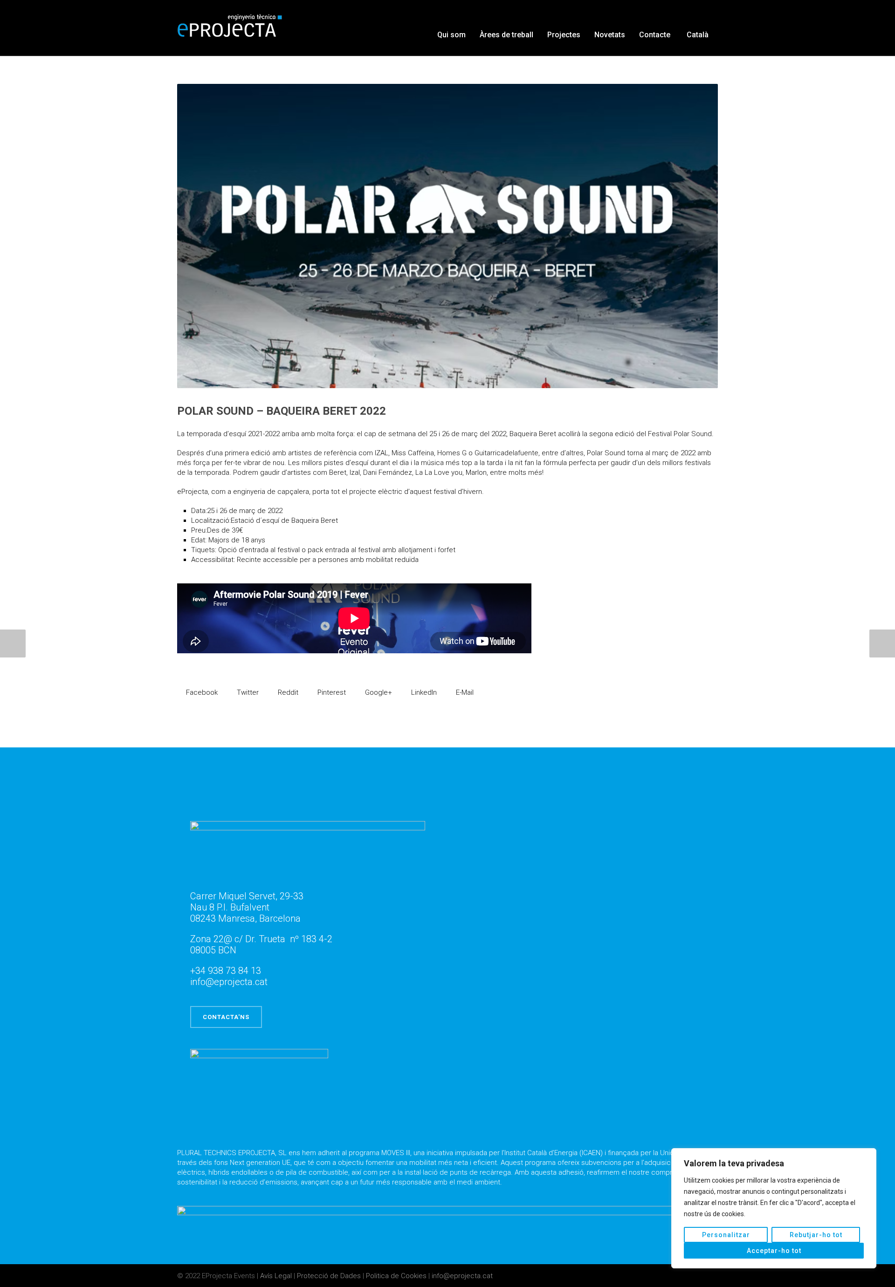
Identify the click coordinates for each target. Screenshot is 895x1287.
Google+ (377, 692)
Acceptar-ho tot (774, 1250)
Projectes (563, 34)
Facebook (201, 692)
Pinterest (331, 692)
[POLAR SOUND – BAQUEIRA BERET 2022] (447, 236)
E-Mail (464, 692)
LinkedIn (423, 692)
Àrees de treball (506, 34)
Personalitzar (726, 1235)
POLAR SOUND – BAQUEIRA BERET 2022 (281, 411)
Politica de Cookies (397, 1276)
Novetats (609, 34)
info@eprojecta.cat (462, 1276)
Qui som (451, 34)
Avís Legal (277, 1276)
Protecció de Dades (330, 1276)
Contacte (654, 34)
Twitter (247, 692)
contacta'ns (226, 1016)
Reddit (287, 692)
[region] (773, 1208)
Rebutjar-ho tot (816, 1235)
